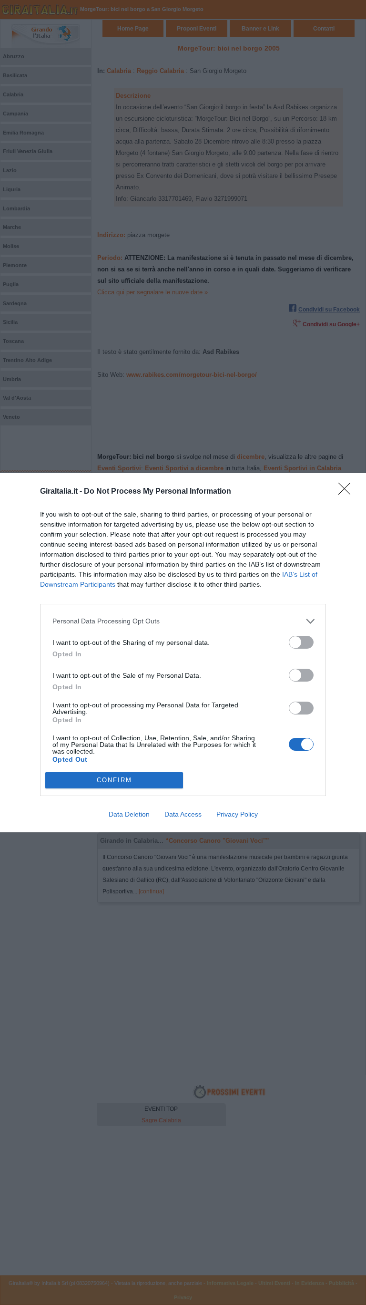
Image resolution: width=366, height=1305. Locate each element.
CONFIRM (114, 780)
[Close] (347, 492)
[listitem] (183, 621)
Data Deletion (129, 814)
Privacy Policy (237, 814)
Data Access (183, 814)
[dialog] (183, 652)
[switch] (301, 642)
